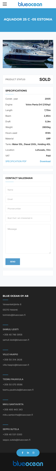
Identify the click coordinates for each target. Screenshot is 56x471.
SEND (12, 261)
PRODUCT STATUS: (15, 79)
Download (45, 161)
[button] (28, 54)
